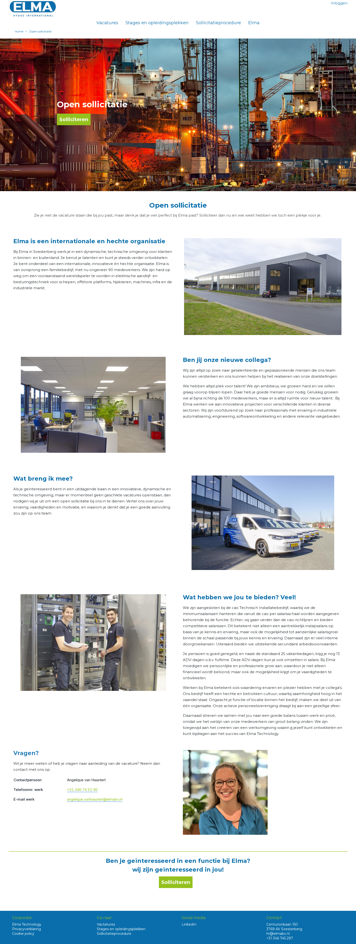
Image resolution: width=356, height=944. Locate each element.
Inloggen (339, 3)
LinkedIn (189, 924)
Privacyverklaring (26, 929)
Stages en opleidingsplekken (157, 22)
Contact (274, 917)
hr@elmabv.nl (278, 933)
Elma (254, 22)
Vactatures (106, 924)
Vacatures (107, 22)
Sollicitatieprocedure (218, 22)
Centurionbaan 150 (282, 924)
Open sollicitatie (40, 31)
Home (19, 31)
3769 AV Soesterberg (284, 929)
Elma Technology (26, 924)
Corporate (22, 917)
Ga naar (104, 917)
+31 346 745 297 (279, 938)
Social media (194, 917)
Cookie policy (23, 933)
